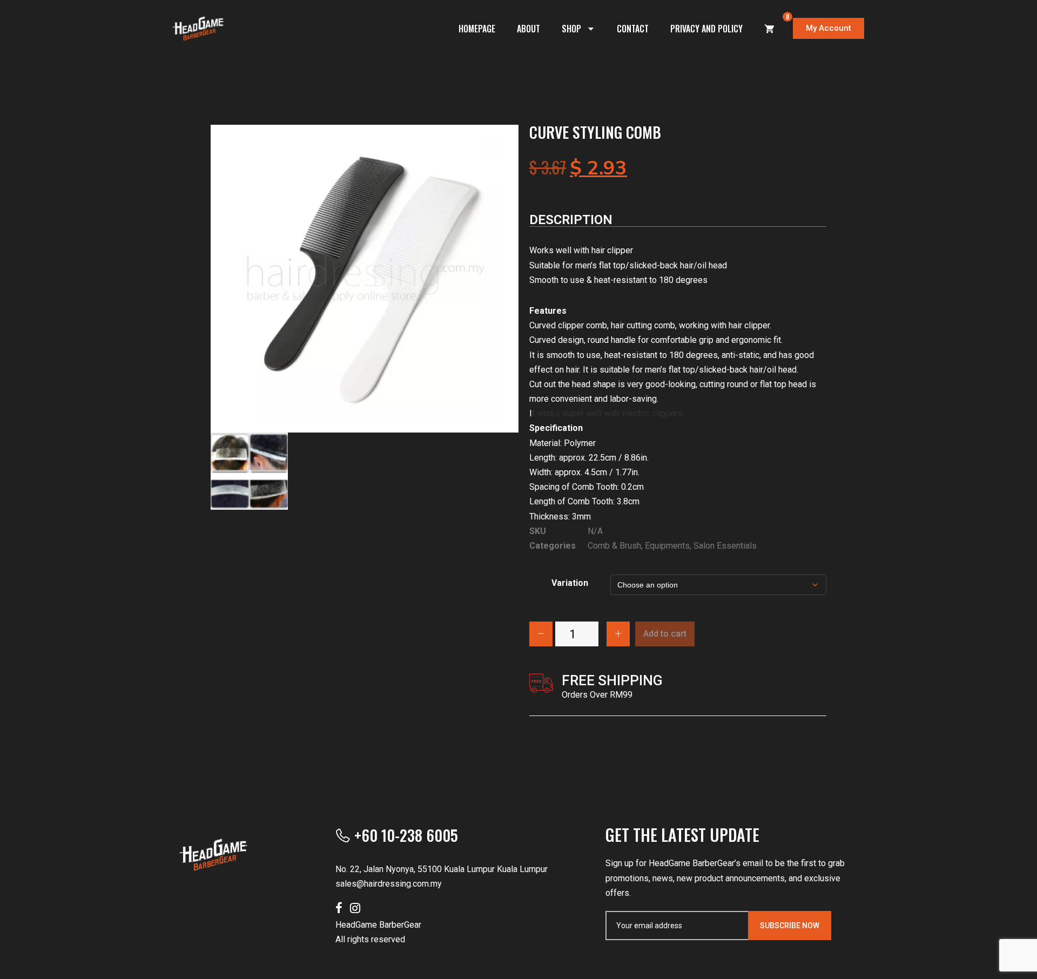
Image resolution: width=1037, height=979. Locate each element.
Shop (571, 28)
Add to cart (664, 634)
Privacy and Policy (706, 28)
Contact (633, 28)
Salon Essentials (725, 546)
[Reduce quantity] (541, 634)
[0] (769, 28)
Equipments (667, 546)
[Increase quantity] (618, 634)
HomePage (477, 28)
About (528, 28)
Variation (569, 583)
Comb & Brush (614, 546)
